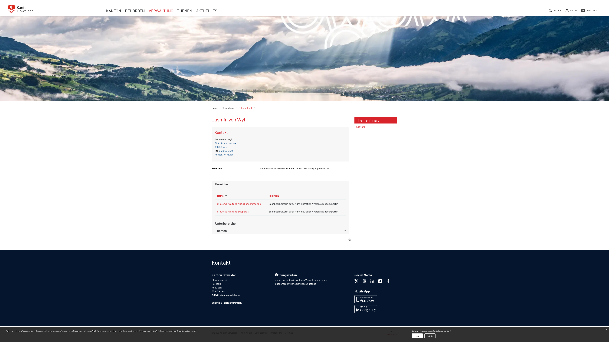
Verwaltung (161, 10)
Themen (184, 10)
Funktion (274, 195)
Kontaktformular (224, 154)
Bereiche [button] (221, 184)
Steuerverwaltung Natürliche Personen (239, 203)
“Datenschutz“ (190, 331)
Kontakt (360, 126)
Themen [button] (221, 231)
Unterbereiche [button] (225, 223)
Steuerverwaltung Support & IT (234, 211)
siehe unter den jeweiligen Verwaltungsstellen (301, 279)
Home (215, 108)
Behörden (135, 10)
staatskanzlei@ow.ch (231, 295)
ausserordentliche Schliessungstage (295, 283)
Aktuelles (206, 10)
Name (220, 195)
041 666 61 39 (226, 150)
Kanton (113, 10)
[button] (228, 108)
